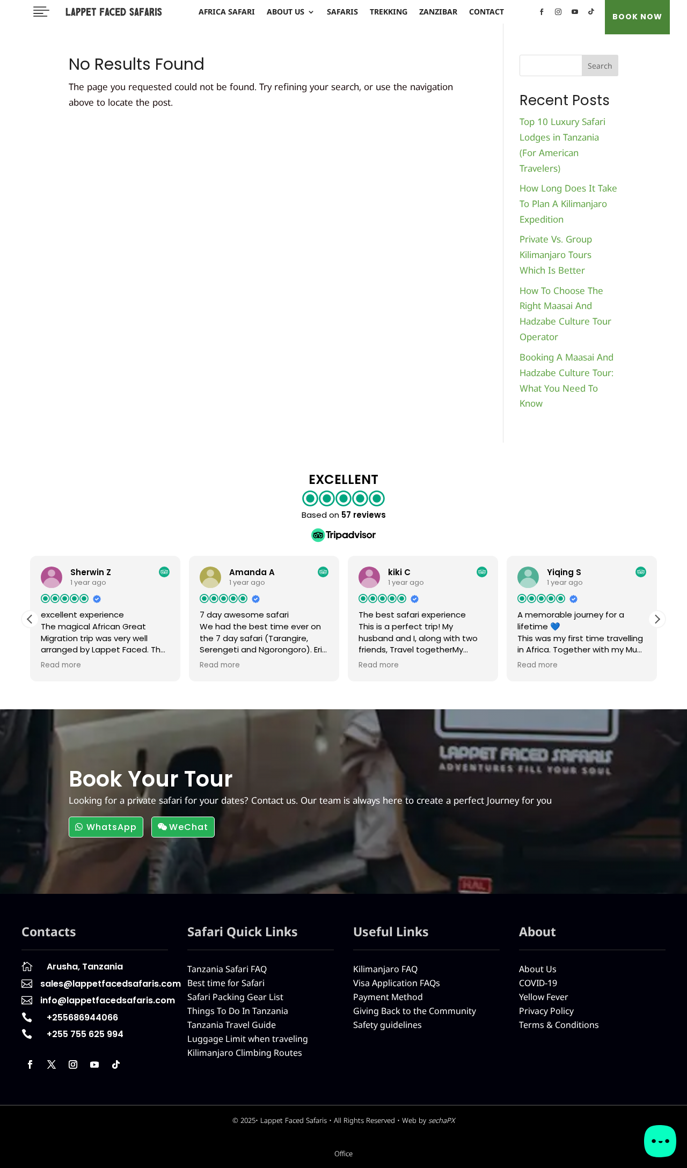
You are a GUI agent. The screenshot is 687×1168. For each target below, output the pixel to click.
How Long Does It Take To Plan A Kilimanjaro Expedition (568, 203)
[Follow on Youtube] (94, 1064)
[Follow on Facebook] (30, 1064)
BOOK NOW (637, 16)
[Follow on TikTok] (116, 1064)
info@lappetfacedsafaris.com (107, 1000)
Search (600, 66)
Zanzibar (438, 12)
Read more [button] (61, 665)
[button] (657, 619)
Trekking (388, 12)
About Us (285, 12)
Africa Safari (227, 12)
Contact (486, 12)
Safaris (342, 12)
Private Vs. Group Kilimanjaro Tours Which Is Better (556, 254)
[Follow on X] (51, 1064)
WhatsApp (111, 827)
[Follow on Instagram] (73, 1064)
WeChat (188, 827)
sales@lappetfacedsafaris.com (110, 984)
